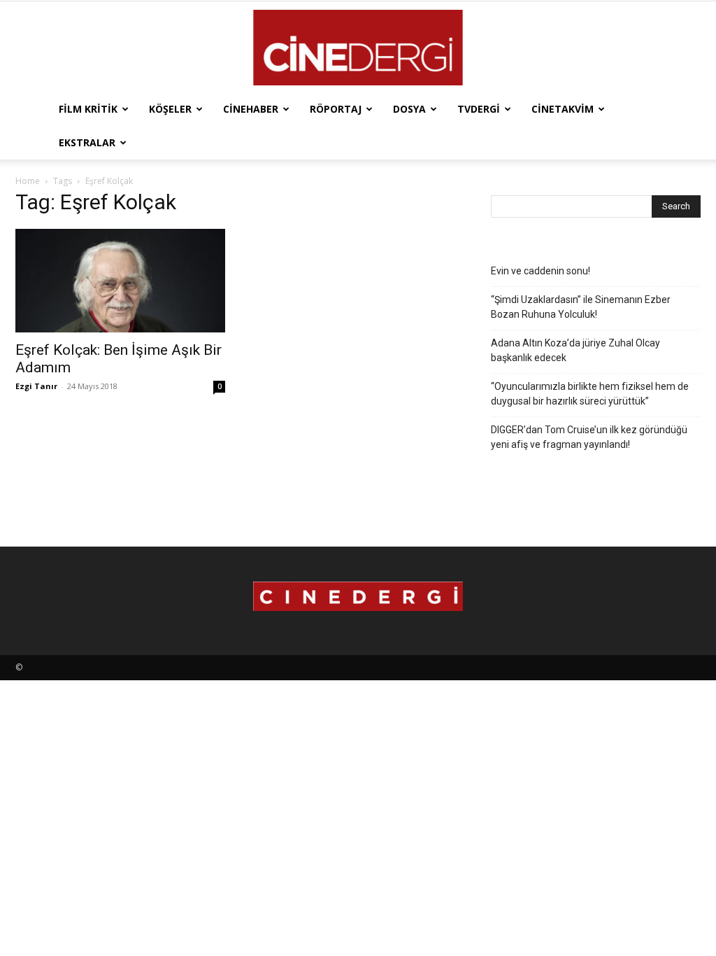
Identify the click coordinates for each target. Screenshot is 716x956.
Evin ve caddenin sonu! (540, 270)
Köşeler (170, 108)
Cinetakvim (562, 108)
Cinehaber (250, 108)
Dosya (409, 108)
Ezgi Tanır (36, 386)
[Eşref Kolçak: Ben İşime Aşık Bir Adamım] (120, 280)
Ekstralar (87, 142)
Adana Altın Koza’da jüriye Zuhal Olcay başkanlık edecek (575, 350)
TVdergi (478, 108)
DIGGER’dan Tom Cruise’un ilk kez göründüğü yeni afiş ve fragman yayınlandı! (589, 437)
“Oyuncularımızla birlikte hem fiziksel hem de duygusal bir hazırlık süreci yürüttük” (590, 394)
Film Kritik (88, 108)
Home (27, 181)
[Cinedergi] (358, 47)
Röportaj (335, 108)
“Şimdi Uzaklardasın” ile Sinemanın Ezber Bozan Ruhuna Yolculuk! (581, 307)
